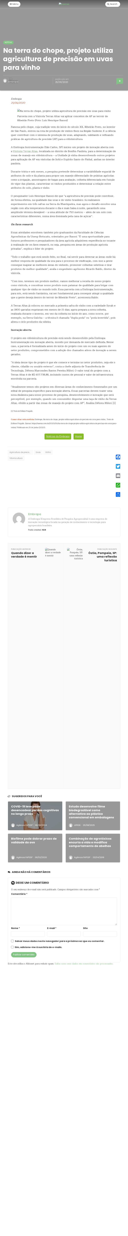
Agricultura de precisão (21, 452)
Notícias (8, 42)
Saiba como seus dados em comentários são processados (84, 963)
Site (85, 928)
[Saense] (64, 4)
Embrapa (13, 81)
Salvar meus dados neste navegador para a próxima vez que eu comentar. (59, 941)
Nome (15, 928)
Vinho (48, 452)
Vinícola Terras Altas (25, 151)
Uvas (38, 452)
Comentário (19, 894)
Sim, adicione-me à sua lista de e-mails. (38, 947)
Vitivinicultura (16, 458)
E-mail (51, 928)
